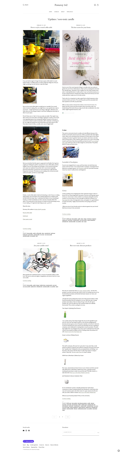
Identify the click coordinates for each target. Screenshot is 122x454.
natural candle (37, 234)
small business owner (82, 408)
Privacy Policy (41, 447)
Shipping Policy (34, 447)
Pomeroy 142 (61, 5)
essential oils (47, 233)
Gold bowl (25, 216)
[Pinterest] (29, 431)
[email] (23, 431)
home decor (30, 234)
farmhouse (53, 233)
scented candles (26, 236)
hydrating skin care (91, 404)
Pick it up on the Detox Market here (87, 392)
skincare (75, 408)
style (37, 236)
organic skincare (81, 407)
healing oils (25, 234)
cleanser (92, 403)
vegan (85, 221)
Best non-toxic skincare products (80, 245)
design (85, 218)
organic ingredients (91, 220)
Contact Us (41, 445)
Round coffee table (27, 212)
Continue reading (27, 228)
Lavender (43, 209)
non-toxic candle (48, 234)
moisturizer (71, 406)
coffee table (38, 233)
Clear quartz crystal (27, 219)
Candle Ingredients (34, 445)
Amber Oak (37, 209)
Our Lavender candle (81, 168)
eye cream (64, 404)
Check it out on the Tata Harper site (73, 331)
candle (34, 233)
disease (37, 285)
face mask (69, 404)
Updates (52, 19)
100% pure (69, 218)
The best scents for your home (81, 27)
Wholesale (70, 11)
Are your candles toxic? (41, 245)
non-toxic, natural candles (84, 290)
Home (50, 11)
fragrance (94, 218)
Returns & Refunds (54, 445)
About (63, 11)
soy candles (32, 236)
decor (43, 233)
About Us (47, 445)
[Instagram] (26, 431)
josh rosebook (65, 406)
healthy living (42, 285)
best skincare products (82, 403)
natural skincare (90, 406)
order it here (79, 352)
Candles (56, 11)
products (64, 408)
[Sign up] (98, 432)
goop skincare (75, 404)
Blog (28, 445)
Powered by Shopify (35, 449)
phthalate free (65, 221)
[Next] (67, 416)
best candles (29, 233)
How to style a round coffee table (41, 27)
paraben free (33, 286)
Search (24, 445)
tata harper (94, 408)
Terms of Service (26, 447)
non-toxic (42, 234)
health (79, 404)
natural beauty (77, 406)
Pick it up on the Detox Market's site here (79, 372)
